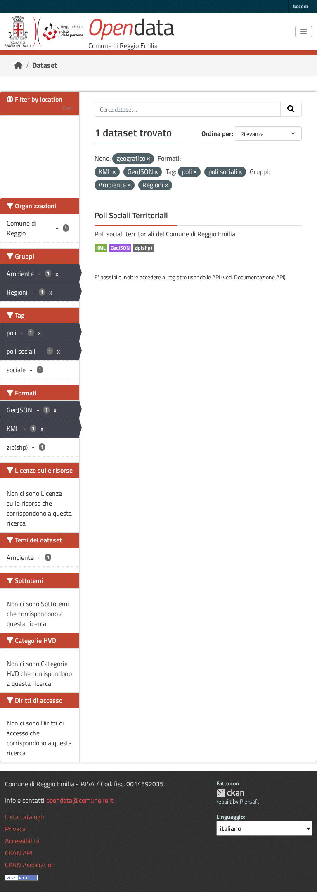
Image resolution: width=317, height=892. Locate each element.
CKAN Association (30, 865)
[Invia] (291, 109)
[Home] (18, 65)
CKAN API (18, 853)
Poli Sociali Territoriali (131, 215)
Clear (67, 108)
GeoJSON (120, 248)
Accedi (300, 6)
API (216, 277)
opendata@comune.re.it (80, 800)
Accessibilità (22, 841)
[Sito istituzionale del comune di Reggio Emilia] (44, 31)
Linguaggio (230, 816)
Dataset (44, 65)
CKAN (230, 792)
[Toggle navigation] (303, 32)
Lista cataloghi (25, 817)
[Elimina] (148, 159)
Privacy (15, 829)
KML (101, 248)
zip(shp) (143, 248)
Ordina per (216, 133)
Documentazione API (259, 277)
